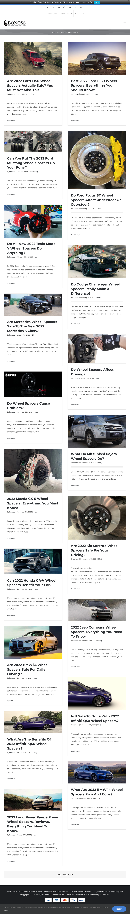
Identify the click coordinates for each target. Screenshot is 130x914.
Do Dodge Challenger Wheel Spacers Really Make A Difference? (95, 288)
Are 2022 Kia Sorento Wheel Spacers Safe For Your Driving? (95, 550)
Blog (32, 94)
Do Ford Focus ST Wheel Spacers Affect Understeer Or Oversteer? (96, 199)
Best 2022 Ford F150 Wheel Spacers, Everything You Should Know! (94, 85)
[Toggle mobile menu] (125, 22)
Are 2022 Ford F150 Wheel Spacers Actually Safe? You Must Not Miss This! (30, 85)
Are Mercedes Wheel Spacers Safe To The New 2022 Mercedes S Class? (32, 326)
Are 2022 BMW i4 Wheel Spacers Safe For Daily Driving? (28, 669)
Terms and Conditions (74, 895)
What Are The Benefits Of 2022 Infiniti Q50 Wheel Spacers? (29, 743)
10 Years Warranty (92, 895)
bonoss (12, 94)
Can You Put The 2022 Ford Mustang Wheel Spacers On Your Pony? (31, 162)
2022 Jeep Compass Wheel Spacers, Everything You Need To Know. (96, 631)
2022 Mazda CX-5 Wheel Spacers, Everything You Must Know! (32, 503)
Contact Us (106, 895)
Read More (11, 120)
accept (119, 909)
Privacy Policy (58, 895)
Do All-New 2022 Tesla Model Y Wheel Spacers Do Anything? (31, 248)
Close (97, 2)
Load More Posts (65, 875)
